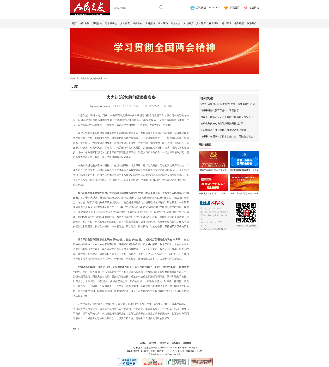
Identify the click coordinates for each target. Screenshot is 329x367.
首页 (74, 23)
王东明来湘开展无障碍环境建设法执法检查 (223, 130)
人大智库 (201, 23)
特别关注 (84, 23)
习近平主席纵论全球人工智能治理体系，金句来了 (226, 117)
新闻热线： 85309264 (207, 7)
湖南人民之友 (87, 78)
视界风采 (213, 23)
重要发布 (137, 23)
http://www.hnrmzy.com (100, 106)
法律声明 (164, 343)
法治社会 (175, 23)
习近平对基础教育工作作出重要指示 (219, 110)
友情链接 (187, 343)
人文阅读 (188, 23)
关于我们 (153, 343)
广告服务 (142, 343)
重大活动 (163, 23)
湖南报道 (97, 23)
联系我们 (252, 23)
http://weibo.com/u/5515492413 (213, 229)
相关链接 (239, 23)
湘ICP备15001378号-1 (187, 347)
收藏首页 (235, 7)
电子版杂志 (111, 23)
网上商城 (226, 23)
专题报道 (150, 23)
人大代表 (125, 23)
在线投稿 (254, 7)
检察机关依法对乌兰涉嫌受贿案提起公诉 (222, 123)
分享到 (73, 329)
